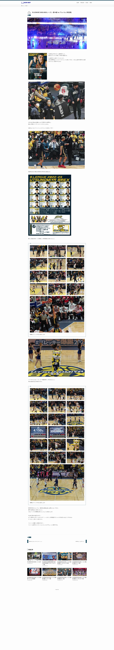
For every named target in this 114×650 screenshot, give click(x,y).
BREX (29, 15)
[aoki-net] (26, 2)
